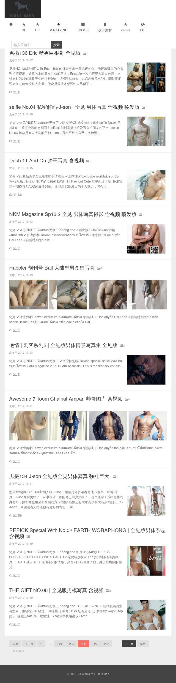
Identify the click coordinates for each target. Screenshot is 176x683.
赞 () (16, 92)
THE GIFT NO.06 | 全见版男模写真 (56, 589)
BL (24, 29)
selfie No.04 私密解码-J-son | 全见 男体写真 (74, 106)
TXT (143, 29)
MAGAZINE (58, 29)
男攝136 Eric (45, 52)
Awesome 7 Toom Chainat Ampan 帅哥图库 (66, 398)
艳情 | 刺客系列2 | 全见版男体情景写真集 (63, 344)
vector (125, 29)
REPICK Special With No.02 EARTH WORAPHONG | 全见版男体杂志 (87, 532)
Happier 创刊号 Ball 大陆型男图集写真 (52, 267)
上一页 (29, 644)
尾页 (143, 644)
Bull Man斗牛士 (23, 9)
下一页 (129, 644)
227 (95, 644)
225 (71, 644)
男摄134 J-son (60, 475)
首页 (15, 644)
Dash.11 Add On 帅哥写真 (46, 160)
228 (106, 644)
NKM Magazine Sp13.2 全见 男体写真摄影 (73, 213)
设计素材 (105, 29)
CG (37, 29)
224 (60, 644)
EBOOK (83, 29)
